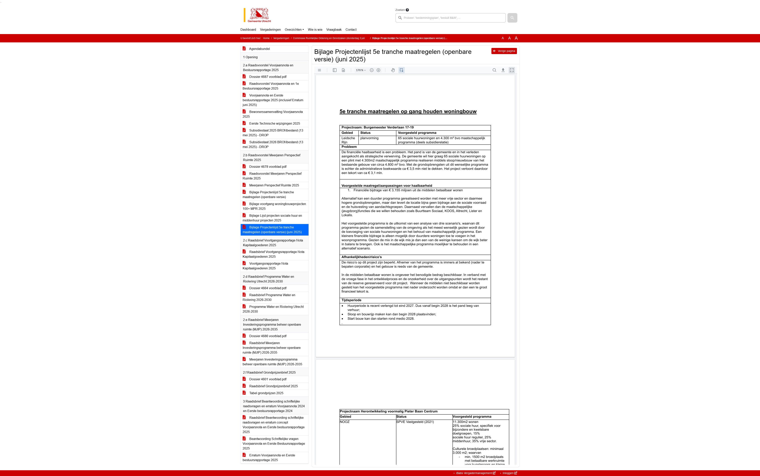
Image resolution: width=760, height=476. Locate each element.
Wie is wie (315, 29)
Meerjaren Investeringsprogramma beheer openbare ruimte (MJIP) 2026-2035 (272, 362)
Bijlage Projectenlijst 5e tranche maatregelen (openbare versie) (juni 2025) (272, 230)
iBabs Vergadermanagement (474, 473)
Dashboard (248, 29)
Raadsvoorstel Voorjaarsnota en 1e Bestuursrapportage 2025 (271, 86)
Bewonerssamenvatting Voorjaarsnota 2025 (273, 114)
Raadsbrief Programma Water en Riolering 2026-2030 (269, 297)
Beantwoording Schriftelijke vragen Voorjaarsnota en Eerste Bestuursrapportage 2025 (274, 443)
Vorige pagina (506, 50)
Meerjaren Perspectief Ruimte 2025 (274, 185)
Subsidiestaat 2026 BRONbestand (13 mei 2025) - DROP (273, 144)
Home (266, 38)
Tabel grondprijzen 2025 (266, 393)
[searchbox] (450, 18)
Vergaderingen (270, 29)
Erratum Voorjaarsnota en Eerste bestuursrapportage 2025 (269, 458)
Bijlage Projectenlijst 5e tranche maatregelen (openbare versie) (268, 195)
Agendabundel (259, 49)
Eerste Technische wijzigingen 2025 (274, 123)
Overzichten (293, 29)
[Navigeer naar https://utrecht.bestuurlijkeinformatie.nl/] (259, 15)
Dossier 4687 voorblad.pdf (267, 76)
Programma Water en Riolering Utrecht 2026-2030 (273, 309)
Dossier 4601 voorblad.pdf (267, 379)
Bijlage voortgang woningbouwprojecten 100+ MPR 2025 (274, 206)
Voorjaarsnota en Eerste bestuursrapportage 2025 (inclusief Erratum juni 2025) (273, 100)
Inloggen (508, 473)
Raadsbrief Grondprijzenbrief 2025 (273, 386)
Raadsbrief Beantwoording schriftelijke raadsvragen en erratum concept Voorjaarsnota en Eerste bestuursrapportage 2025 (274, 425)
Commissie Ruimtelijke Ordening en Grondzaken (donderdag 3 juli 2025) (332, 38)
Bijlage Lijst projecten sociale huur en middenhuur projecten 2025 (272, 218)
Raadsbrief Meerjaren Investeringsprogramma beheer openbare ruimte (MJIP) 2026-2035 (272, 347)
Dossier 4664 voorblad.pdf (267, 288)
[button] (512, 18)
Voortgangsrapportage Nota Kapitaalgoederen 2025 (265, 266)
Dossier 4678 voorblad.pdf (267, 166)
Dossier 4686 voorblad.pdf (267, 336)
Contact (351, 29)
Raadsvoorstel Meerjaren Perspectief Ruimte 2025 (272, 176)
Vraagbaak (334, 29)
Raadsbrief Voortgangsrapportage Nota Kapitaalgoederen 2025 (273, 254)
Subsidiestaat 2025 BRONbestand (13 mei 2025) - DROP (273, 133)
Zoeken (400, 9)
